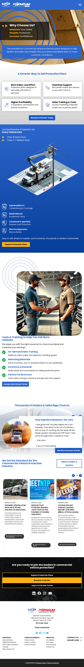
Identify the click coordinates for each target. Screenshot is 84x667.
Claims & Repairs (32, 637)
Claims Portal (29, 640)
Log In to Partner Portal (42, 585)
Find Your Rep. (51, 645)
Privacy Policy (41, 663)
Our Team (50, 642)
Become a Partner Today (42, 118)
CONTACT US (72, 637)
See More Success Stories (68, 450)
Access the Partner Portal (15, 384)
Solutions (6, 637)
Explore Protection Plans (16, 244)
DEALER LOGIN (73, 640)
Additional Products (9, 642)
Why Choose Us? (8, 649)
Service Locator (30, 642)
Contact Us (50, 647)
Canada (5, 647)
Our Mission (50, 640)
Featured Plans (7, 640)
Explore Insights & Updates (69, 463)
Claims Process (30, 645)
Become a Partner (42, 580)
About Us (50, 637)
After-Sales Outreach (10, 645)
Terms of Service (53, 663)
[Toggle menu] (80, 5)
